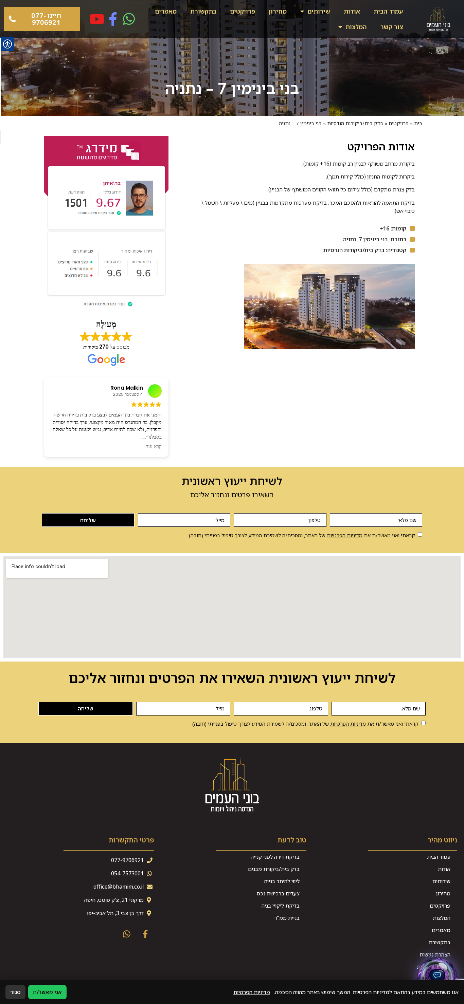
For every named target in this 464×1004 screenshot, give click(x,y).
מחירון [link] (278, 11)
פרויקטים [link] (242, 11)
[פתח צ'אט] (437, 977)
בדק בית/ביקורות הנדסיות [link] (355, 123)
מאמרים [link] (166, 11)
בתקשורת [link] (203, 11)
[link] (438, 19)
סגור (15, 992)
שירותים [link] (318, 11)
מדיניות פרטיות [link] (433, 966)
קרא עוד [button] (154, 447)
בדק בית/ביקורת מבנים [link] (274, 869)
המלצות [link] (356, 27)
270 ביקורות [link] (96, 346)
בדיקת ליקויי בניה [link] (281, 905)
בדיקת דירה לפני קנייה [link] (275, 856)
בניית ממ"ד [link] (287, 918)
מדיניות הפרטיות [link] (344, 535)
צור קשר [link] (391, 27)
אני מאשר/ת (47, 992)
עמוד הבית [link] (388, 11)
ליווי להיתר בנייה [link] (282, 881)
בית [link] (418, 123)
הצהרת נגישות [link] (435, 954)
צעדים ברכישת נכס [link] (278, 893)
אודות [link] (352, 11)
